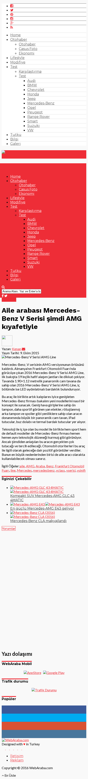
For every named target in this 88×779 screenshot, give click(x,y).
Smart (32, 121)
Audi (31, 81)
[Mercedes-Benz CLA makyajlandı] (32, 514)
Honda (33, 94)
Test (14, 67)
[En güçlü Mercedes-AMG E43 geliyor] (45, 504)
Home (15, 35)
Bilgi (14, 139)
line (13, 470)
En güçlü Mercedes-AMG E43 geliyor (42, 508)
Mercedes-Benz (40, 103)
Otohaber (18, 40)
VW (30, 130)
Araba (40, 466)
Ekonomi (26, 53)
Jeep (31, 99)
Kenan (16, 349)
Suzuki (33, 126)
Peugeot (35, 112)
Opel (31, 108)
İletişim (16, 756)
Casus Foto (28, 49)
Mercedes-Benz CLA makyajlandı (38, 521)
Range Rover (38, 117)
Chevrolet (35, 90)
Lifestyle (17, 58)
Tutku (15, 135)
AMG (30, 466)
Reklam (16, 760)
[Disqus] (44, 588)
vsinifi (81, 470)
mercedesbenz (44, 470)
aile (22, 466)
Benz (50, 466)
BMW (32, 85)
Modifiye (17, 62)
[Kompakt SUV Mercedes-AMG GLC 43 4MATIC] (37, 489)
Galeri (15, 144)
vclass (60, 470)
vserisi (71, 470)
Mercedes (24, 470)
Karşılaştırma (30, 71)
